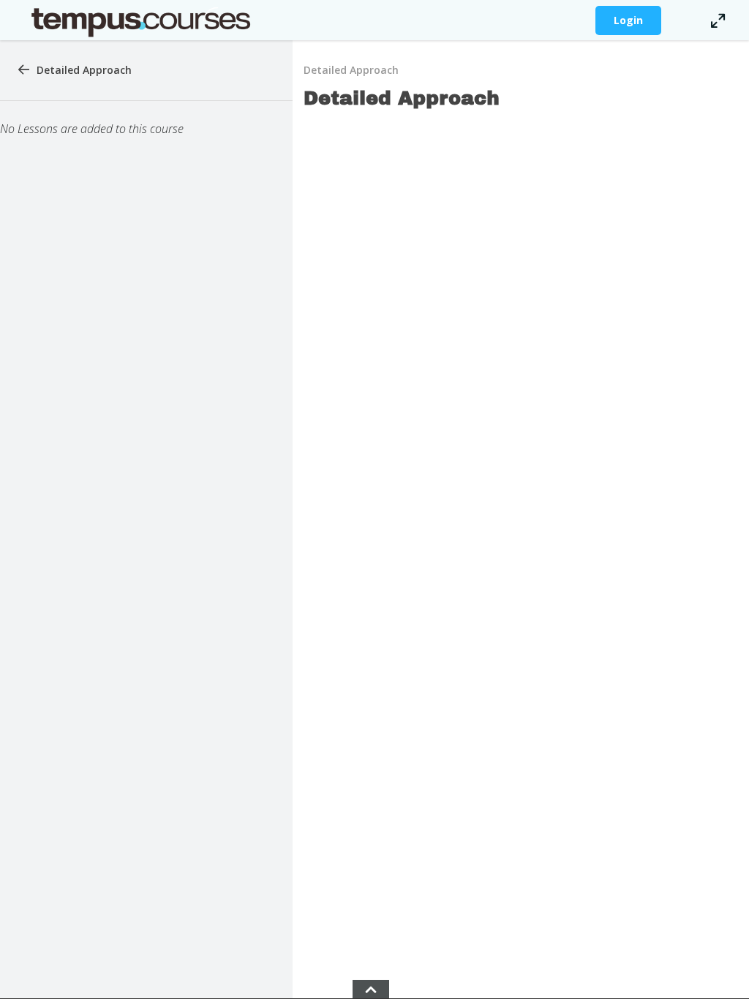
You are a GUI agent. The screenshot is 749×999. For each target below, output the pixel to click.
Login (628, 20)
